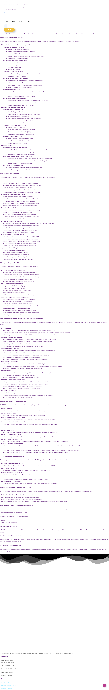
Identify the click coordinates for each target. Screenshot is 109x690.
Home (7, 22)
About (13, 22)
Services (20, 22)
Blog (29, 22)
